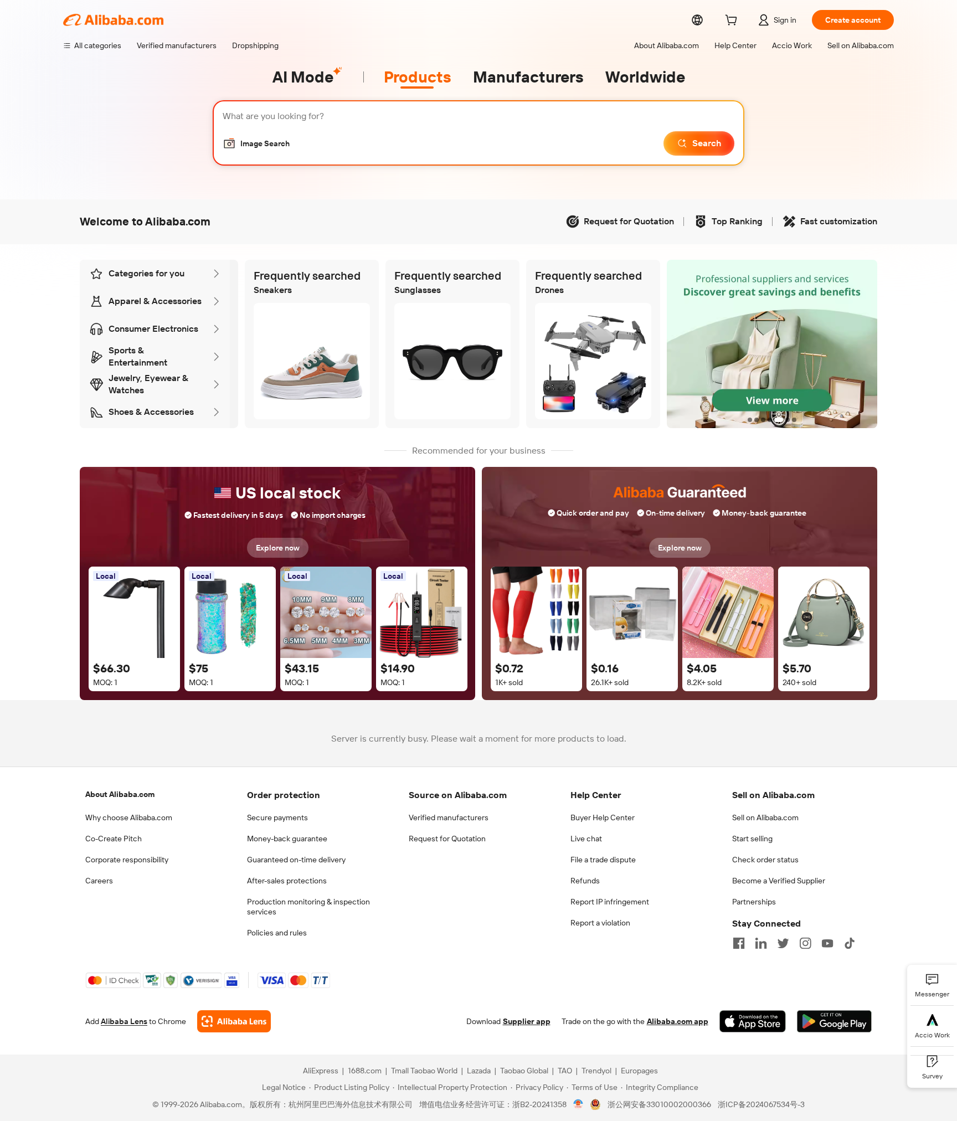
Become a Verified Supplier (778, 880)
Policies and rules (277, 932)
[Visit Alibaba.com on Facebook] (738, 943)
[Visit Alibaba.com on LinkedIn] (761, 943)
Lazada (479, 1070)
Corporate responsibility (126, 859)
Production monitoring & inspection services (308, 906)
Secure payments (277, 817)
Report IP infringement (609, 901)
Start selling (752, 838)
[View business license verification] (578, 1104)
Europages (639, 1070)
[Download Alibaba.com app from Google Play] (834, 1021)
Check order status (765, 859)
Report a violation (600, 922)
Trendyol (596, 1070)
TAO (565, 1070)
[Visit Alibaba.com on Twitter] (783, 943)
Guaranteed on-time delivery (296, 859)
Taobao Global (524, 1070)
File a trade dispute (603, 859)
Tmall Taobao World (424, 1070)
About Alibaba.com (120, 794)
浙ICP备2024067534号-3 (761, 1104)
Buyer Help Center (602, 817)
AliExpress (320, 1070)
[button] (256, 143)
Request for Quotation (447, 838)
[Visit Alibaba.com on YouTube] (827, 943)
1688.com (365, 1070)
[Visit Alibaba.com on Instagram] (805, 943)
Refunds (585, 880)
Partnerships (754, 901)
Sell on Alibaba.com (765, 817)
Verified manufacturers (448, 817)
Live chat (586, 838)
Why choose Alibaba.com (128, 817)
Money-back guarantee (287, 838)
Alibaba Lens (124, 1021)
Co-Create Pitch (113, 838)
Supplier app (526, 1021)
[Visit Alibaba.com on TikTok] (849, 943)
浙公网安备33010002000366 (659, 1104)
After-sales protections (287, 880)
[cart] (733, 21)
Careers (99, 880)
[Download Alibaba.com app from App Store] (752, 1021)
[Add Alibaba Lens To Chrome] (234, 1021)
